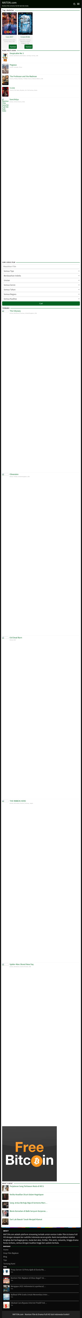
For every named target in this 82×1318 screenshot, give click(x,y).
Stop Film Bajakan (11, 1253)
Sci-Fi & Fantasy (29, 90)
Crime (15, 102)
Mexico (38, 78)
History (16, 78)
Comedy (28, 55)
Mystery (20, 78)
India (23, 102)
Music (10, 41)
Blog (5, 1256)
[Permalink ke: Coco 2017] (9, 23)
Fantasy (28, 40)
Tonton (13, 46)
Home (5, 1249)
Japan (31, 803)
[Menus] (78, 4)
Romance (23, 41)
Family (6, 41)
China (20, 67)
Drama (12, 78)
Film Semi (17, 90)
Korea (35, 90)
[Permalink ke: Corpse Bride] (25, 23)
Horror (11, 476)
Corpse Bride (25, 37)
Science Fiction (24, 966)
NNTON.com (9, 2)
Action (11, 55)
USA (13, 41)
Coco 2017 (9, 37)
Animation (12, 40)
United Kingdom (25, 42)
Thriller (25, 78)
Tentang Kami (9, 1263)
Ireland (34, 78)
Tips (5, 1260)
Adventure (6, 40)
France (29, 78)
